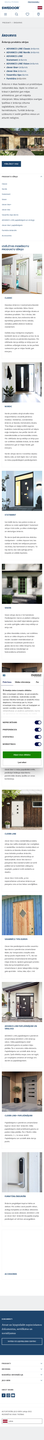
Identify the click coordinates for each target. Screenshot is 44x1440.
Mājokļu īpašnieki (12, 2)
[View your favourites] (27, 14)
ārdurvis (22, 48)
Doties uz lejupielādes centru (22, 1341)
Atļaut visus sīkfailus (22, 755)
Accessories (7, 235)
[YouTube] (13, 1395)
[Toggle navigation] (5, 14)
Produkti (6, 22)
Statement (6, 194)
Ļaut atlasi (22, 762)
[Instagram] (8, 1395)
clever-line (6, 209)
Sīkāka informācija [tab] (22, 682)
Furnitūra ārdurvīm (9, 230)
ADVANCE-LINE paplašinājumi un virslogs (18, 220)
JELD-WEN (6, 1380)
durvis (17, 74)
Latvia (10, 1421)
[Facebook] (4, 1395)
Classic (4, 184)
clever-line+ (6, 204)
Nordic (4, 189)
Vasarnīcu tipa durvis (10, 215)
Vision (4, 199)
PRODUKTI (6, 1363)
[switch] (38, 730)
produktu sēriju (10, 176)
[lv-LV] (40, 7)
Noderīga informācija (12, 1375)
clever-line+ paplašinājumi (12, 225)
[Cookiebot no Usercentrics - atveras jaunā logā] (31, 675)
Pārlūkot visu (11, 164)
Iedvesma (6, 1369)
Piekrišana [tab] (7, 682)
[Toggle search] (16, 14)
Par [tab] (37, 682)
